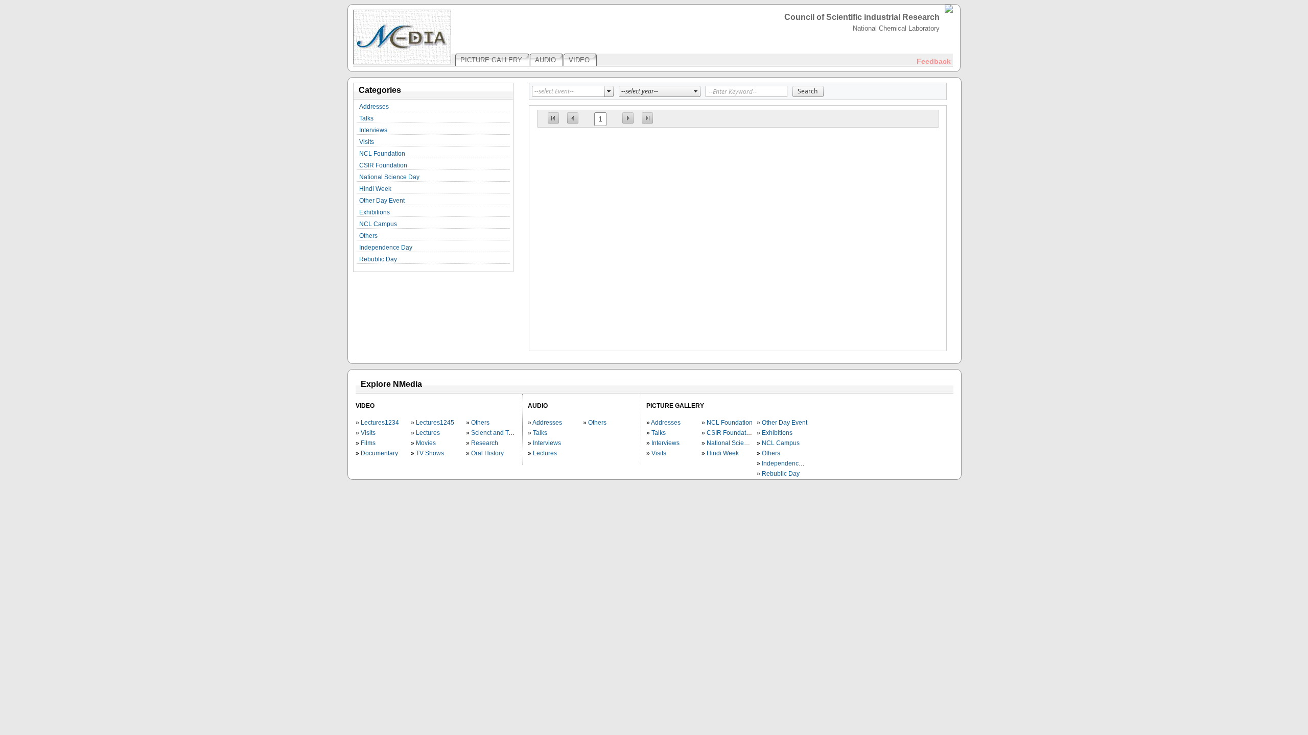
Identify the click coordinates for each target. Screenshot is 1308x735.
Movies (426, 443)
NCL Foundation (382, 153)
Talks (366, 118)
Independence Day (385, 247)
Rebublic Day (378, 259)
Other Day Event (382, 200)
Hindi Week (375, 188)
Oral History (487, 453)
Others (368, 235)
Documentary (379, 453)
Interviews (373, 130)
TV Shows (430, 453)
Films (368, 443)
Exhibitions (374, 212)
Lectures (428, 432)
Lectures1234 (380, 422)
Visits (366, 141)
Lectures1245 (435, 422)
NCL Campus (378, 224)
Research (484, 443)
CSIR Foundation (383, 165)
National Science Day (389, 177)
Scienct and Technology (504, 432)
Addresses (374, 106)
